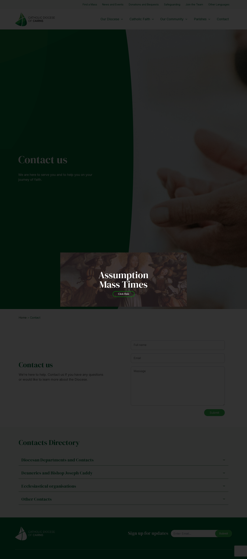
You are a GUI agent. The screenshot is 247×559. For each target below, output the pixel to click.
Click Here (123, 294)
